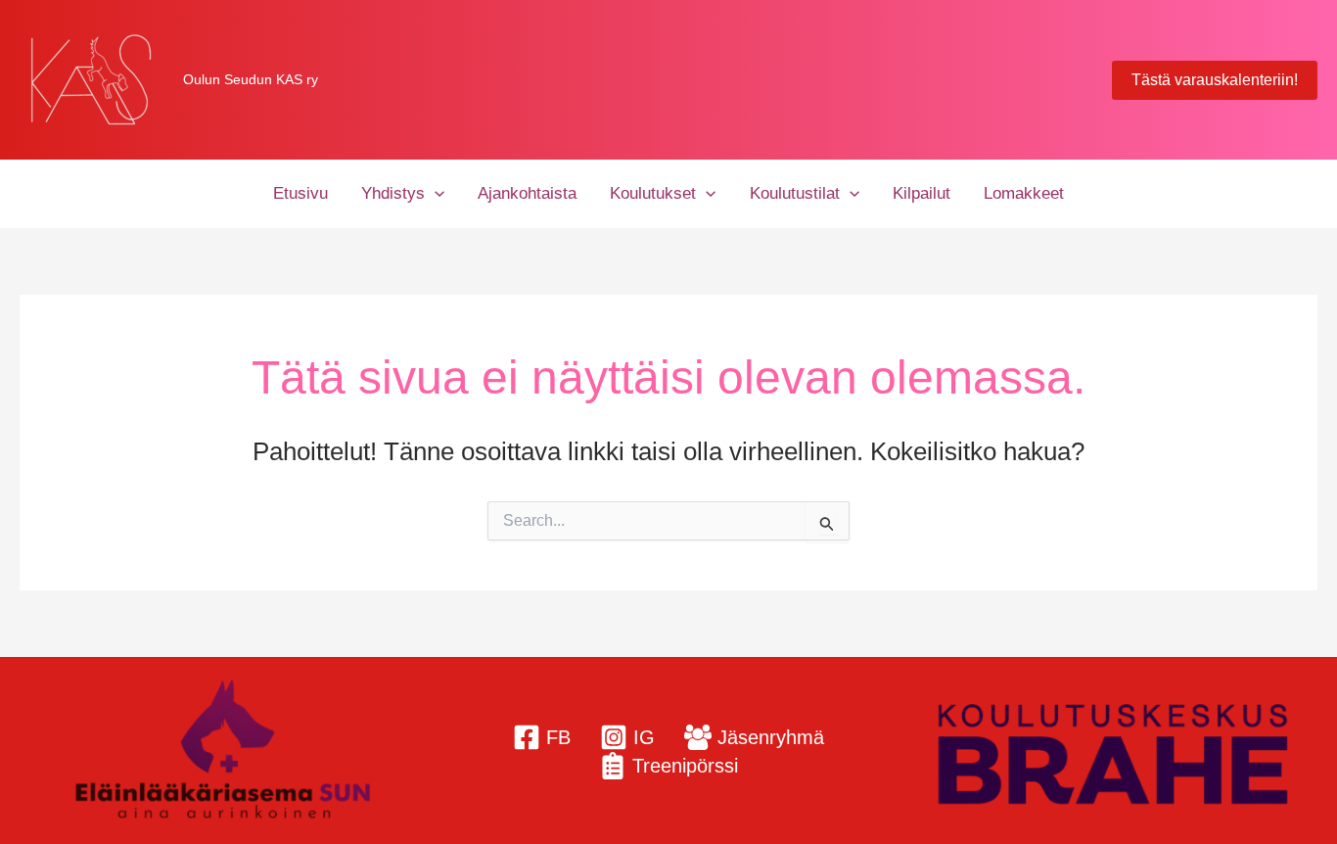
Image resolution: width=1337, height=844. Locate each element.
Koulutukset (653, 193)
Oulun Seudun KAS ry (250, 79)
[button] (1214, 80)
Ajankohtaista (527, 193)
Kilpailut (921, 193)
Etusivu (300, 193)
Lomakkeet (1024, 193)
